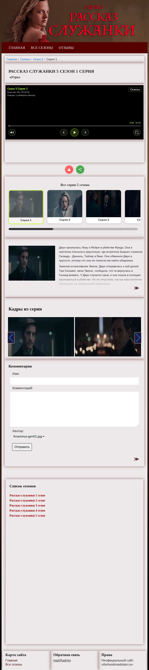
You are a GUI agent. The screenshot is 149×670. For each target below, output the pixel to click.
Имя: (15, 373)
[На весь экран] (137, 132)
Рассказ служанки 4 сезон (27, 510)
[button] (11, 337)
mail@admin (62, 660)
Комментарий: (22, 388)
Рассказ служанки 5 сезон (27, 515)
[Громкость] (12, 132)
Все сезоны (13, 664)
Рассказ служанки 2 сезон (27, 500)
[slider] (74, 125)
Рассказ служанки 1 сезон (27, 495)
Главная (11, 660)
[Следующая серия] (85, 132)
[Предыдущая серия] (64, 132)
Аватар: (18, 431)
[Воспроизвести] (74, 132)
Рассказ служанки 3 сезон (27, 505)
